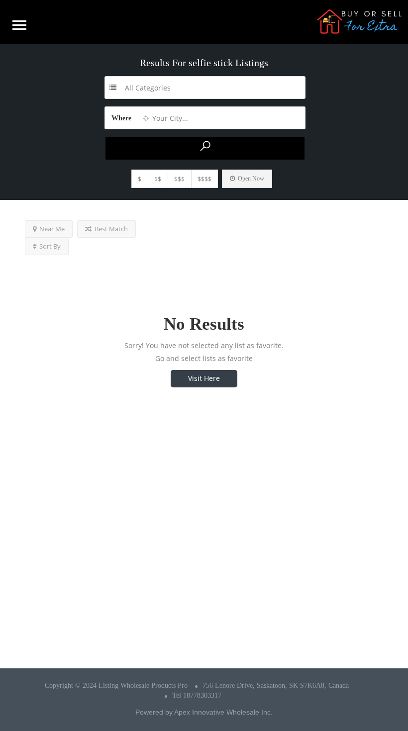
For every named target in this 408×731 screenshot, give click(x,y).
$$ (157, 179)
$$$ (179, 179)
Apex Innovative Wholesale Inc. (223, 712)
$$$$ (204, 179)
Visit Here (204, 378)
